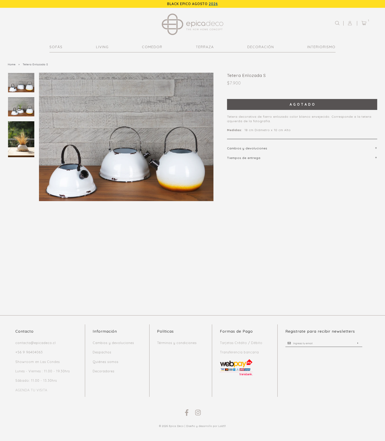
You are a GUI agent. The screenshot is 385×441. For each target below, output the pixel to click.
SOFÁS (56, 47)
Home (12, 64)
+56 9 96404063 (29, 352)
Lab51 (222, 426)
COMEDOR (152, 47)
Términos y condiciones (177, 343)
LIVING (102, 47)
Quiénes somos (106, 362)
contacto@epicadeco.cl (35, 343)
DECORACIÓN (260, 47)
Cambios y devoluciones (113, 343)
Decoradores (104, 371)
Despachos (102, 352)
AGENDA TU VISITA (31, 390)
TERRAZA (205, 47)
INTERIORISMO (321, 47)
